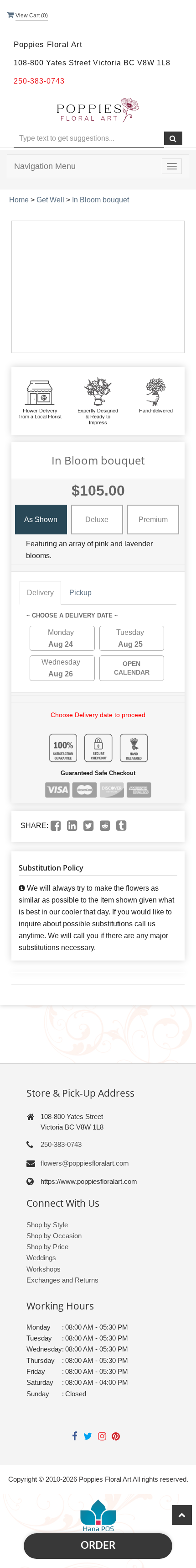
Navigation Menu (45, 166)
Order (98, 1546)
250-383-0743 (61, 1144)
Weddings (41, 1258)
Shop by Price (47, 1247)
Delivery (40, 593)
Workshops (43, 1269)
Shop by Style (47, 1225)
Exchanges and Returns (62, 1280)
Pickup (80, 593)
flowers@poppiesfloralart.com (85, 1163)
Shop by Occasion (54, 1236)
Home (19, 200)
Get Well (50, 200)
